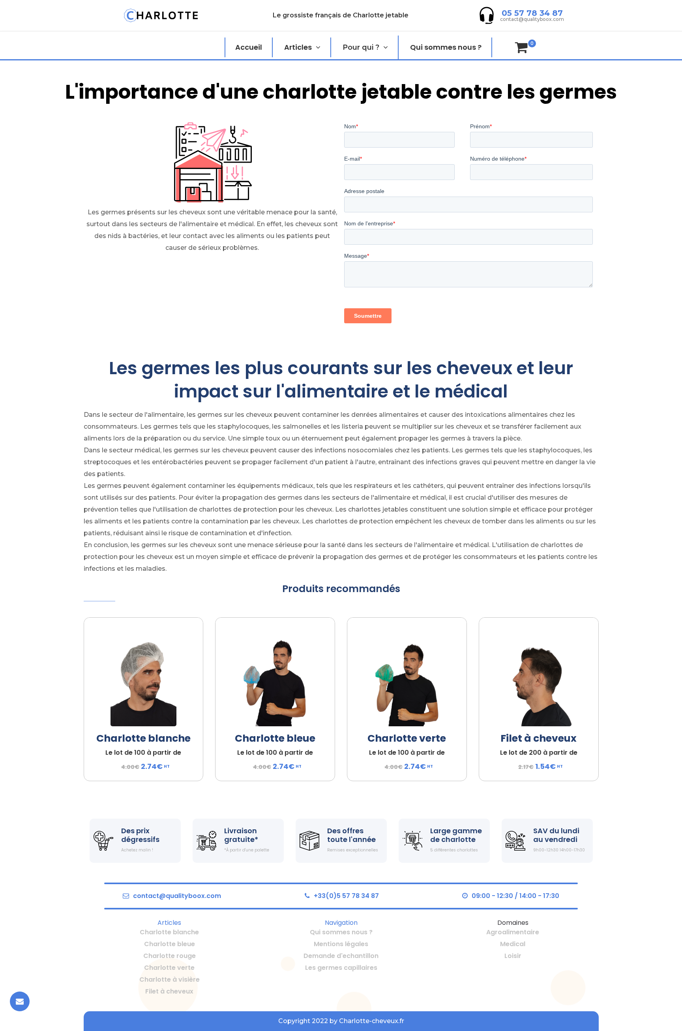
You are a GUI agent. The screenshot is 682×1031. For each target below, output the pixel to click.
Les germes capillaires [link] (341, 967)
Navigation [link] (341, 922)
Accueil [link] (248, 47)
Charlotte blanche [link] (143, 738)
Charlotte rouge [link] (169, 955)
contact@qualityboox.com (177, 895)
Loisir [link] (512, 955)
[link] (161, 15)
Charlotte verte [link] (406, 738)
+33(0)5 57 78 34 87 (346, 895)
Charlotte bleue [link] (275, 738)
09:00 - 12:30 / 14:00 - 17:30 (515, 895)
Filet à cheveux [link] (538, 738)
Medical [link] (512, 944)
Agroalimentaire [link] (512, 932)
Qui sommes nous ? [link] (446, 47)
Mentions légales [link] (341, 944)
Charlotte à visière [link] (169, 979)
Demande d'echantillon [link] (341, 955)
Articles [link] (298, 47)
